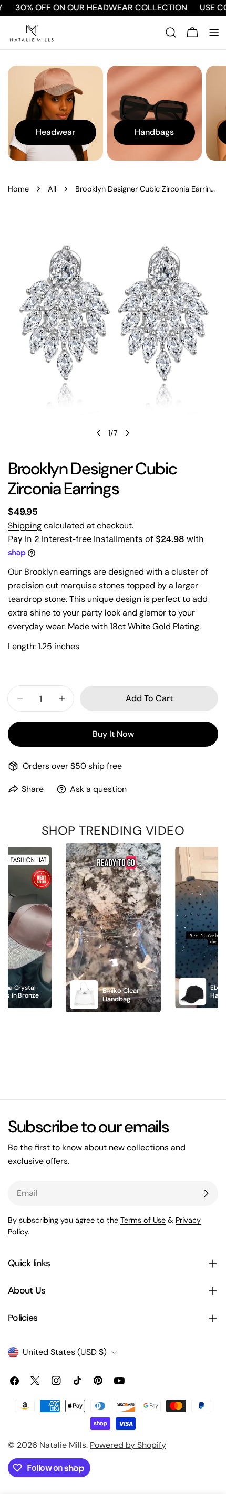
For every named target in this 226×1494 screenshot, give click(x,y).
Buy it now (113, 733)
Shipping (25, 525)
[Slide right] (127, 433)
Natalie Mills (62, 1444)
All (52, 189)
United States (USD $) (65, 1352)
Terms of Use (143, 1220)
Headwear (55, 131)
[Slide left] (98, 433)
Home (18, 189)
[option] (113, 927)
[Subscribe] (206, 1193)
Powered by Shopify (128, 1444)
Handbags (154, 131)
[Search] (170, 32)
